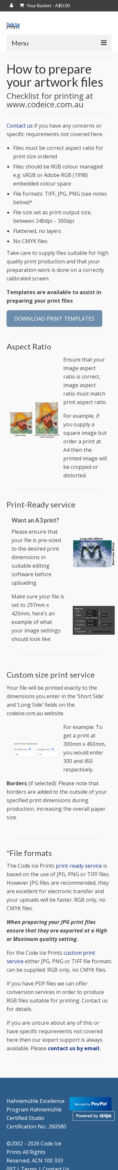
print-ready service (79, 865)
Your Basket (48, 5)
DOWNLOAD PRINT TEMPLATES (54, 318)
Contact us (20, 125)
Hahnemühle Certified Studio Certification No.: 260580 (36, 1118)
